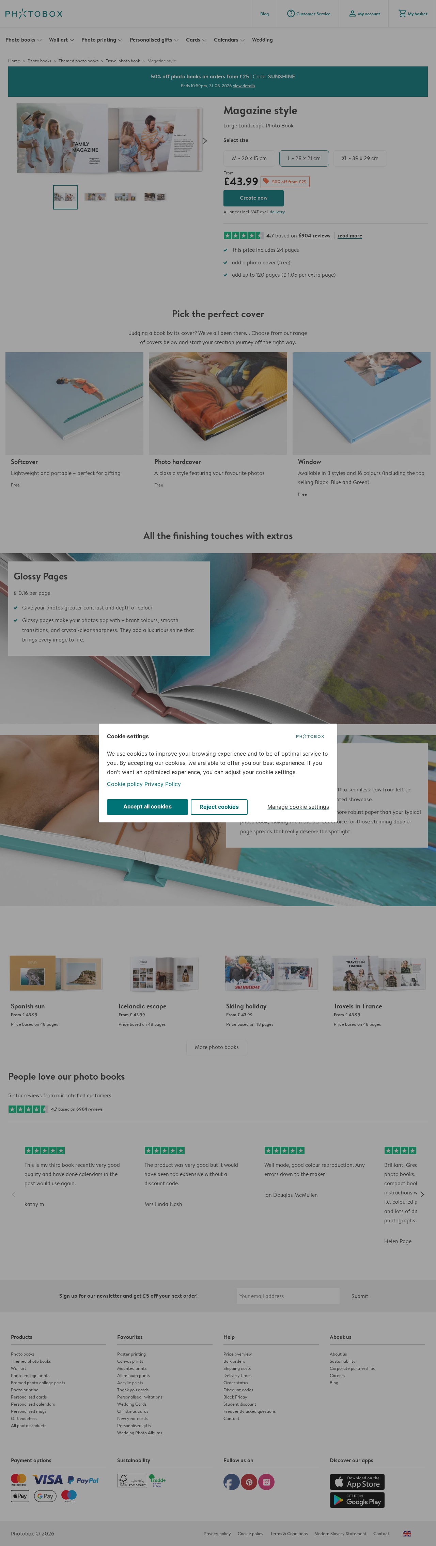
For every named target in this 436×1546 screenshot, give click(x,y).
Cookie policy (125, 783)
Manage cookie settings (298, 806)
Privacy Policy (162, 783)
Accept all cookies (147, 806)
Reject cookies (219, 806)
